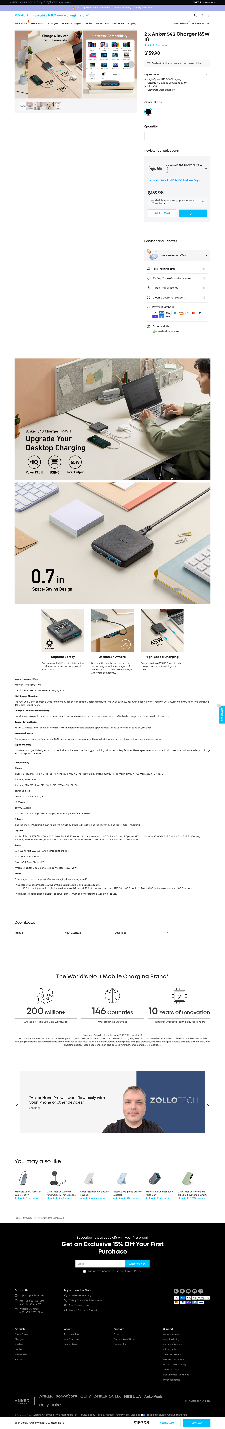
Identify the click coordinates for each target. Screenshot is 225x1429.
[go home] (52, 15)
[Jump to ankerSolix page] (107, 1396)
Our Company (71, 1339)
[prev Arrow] (17, 1106)
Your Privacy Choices (128, 1414)
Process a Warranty (173, 1359)
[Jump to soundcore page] (66, 1396)
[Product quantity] (154, 136)
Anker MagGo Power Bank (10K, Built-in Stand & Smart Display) (192, 1193)
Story (116, 1334)
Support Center (171, 1334)
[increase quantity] (160, 136)
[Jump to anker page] (22, 1401)
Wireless (19, 1344)
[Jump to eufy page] (86, 1396)
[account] (202, 15)
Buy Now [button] (193, 213)
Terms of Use (111, 1271)
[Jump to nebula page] (132, 1396)
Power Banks (21, 1334)
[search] (195, 15)
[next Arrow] (208, 1106)
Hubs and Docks (23, 1354)
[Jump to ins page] (194, 1291)
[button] (131, 64)
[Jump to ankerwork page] (153, 1396)
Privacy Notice (105, 1414)
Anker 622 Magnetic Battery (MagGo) (94, 1193)
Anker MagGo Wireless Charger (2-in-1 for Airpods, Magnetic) (61, 1193)
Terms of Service (171, 1369)
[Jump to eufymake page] (50, 1405)
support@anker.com (31, 1295)
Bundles (19, 1359)
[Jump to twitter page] (182, 1291)
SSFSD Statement (172, 1354)
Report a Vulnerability (174, 1364)
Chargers (19, 1339)
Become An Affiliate (124, 1339)
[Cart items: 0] (208, 15)
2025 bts (27, 1218)
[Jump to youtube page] (188, 1291)
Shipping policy (68, 1414)
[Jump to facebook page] (176, 1291)
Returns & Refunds (172, 1344)
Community (120, 1344)
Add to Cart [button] (162, 213)
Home (18, 1218)
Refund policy (87, 1414)
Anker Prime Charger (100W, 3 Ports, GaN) (160, 1193)
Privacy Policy (133, 1271)
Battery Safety (71, 1334)
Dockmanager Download (176, 1374)
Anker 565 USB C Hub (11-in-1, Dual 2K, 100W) (29, 1193)
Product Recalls (171, 1379)
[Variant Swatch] (148, 112)
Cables (18, 1349)
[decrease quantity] (147, 136)
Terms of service (156, 1414)
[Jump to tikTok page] (200, 1291)
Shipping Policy (171, 1339)
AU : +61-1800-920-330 (31, 1300)
